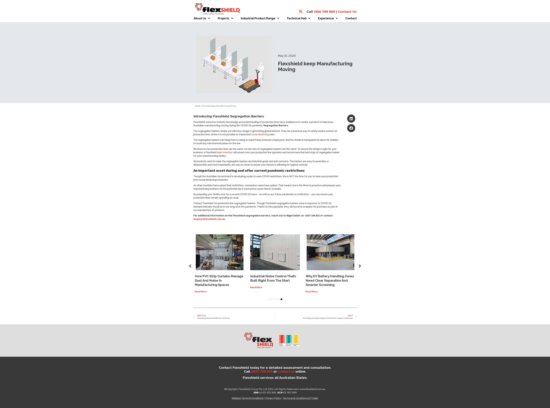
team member (225, 152)
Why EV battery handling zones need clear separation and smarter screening (330, 280)
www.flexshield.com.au (312, 389)
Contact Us (347, 12)
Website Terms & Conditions (247, 398)
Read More (201, 291)
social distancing (260, 134)
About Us (200, 18)
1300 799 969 (324, 12)
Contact (351, 18)
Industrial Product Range (258, 18)
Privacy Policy (273, 398)
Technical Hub (297, 18)
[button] (301, 11)
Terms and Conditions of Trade (300, 398)
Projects (223, 18)
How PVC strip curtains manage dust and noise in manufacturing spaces (219, 280)
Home (197, 106)
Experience (326, 18)
